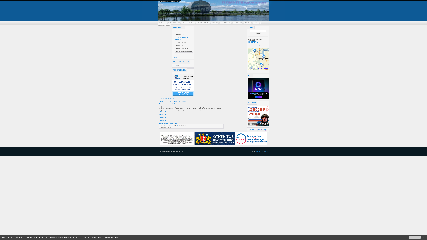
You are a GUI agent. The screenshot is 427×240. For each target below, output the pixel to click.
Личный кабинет (164, 25)
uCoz (266, 151)
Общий (175, 65)
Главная (163, 22)
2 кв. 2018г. (162, 114)
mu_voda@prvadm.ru (259, 45)
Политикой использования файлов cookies (105, 237)
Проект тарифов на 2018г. (167, 104)
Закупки (214, 22)
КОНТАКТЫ (253, 42)
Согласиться (414, 237)
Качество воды (225, 22)
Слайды (175, 57)
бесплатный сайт (259, 151)
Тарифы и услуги (188, 22)
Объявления (237, 22)
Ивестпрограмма (202, 22)
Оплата (256, 22)
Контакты (247, 22)
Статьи (167, 98)
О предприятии (174, 22)
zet (177, 125)
